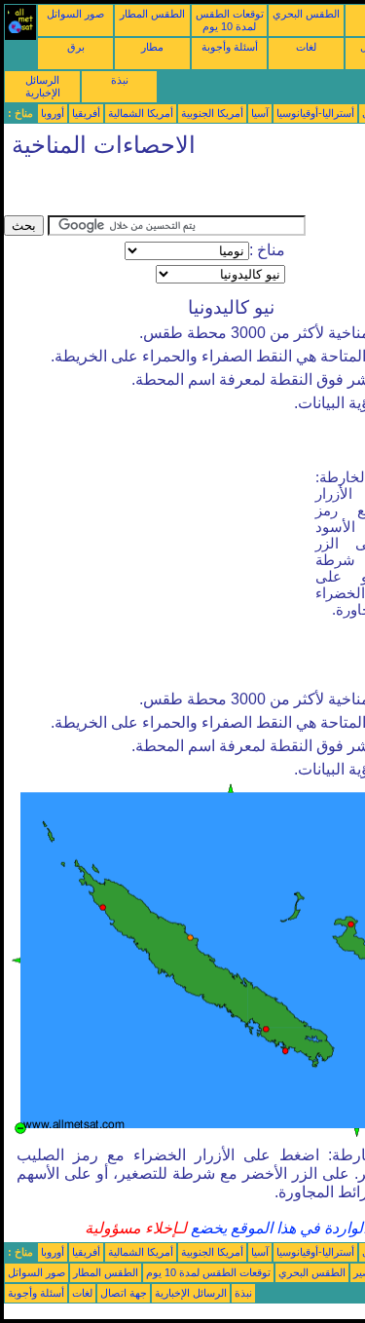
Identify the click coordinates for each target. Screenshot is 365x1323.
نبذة (119, 80)
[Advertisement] (159, 191)
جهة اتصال (123, 1293)
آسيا (260, 113)
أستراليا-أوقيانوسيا (315, 113)
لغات (306, 47)
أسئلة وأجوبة (229, 47)
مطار (152, 47)
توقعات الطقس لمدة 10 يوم (230, 20)
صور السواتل (75, 13)
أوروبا (52, 113)
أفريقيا (86, 113)
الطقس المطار (152, 13)
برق (76, 47)
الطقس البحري (306, 13)
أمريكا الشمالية (140, 113)
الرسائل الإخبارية (42, 86)
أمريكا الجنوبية (212, 113)
